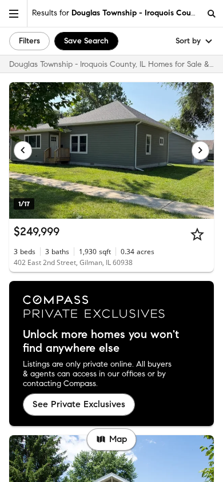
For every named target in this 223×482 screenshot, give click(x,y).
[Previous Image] (23, 150)
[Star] (197, 234)
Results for (116, 13)
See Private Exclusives (79, 404)
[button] (13, 13)
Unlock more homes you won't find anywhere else (101, 341)
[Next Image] (201, 150)
